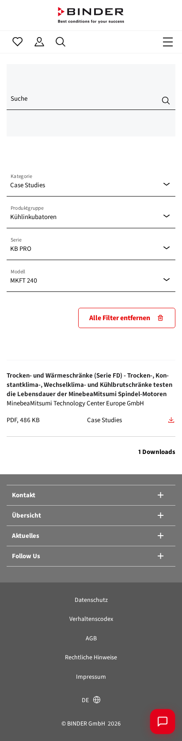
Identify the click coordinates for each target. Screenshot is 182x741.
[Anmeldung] (39, 42)
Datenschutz (91, 600)
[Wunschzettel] (17, 42)
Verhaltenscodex (91, 619)
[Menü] (167, 42)
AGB (91, 638)
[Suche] (61, 42)
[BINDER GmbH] (91, 15)
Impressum (91, 677)
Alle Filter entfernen (119, 317)
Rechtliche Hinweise (91, 657)
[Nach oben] (20, 721)
